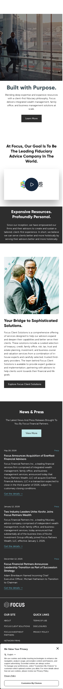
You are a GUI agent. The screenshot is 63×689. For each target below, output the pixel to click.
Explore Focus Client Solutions (24, 384)
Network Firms (12, 640)
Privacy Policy (41, 632)
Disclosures (40, 626)
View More (31, 433)
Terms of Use (40, 620)
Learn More (31, 118)
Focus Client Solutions (17, 626)
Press (56, 450)
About (7, 620)
